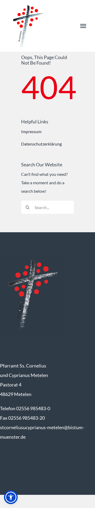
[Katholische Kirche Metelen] (32, 257)
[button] (10, 497)
